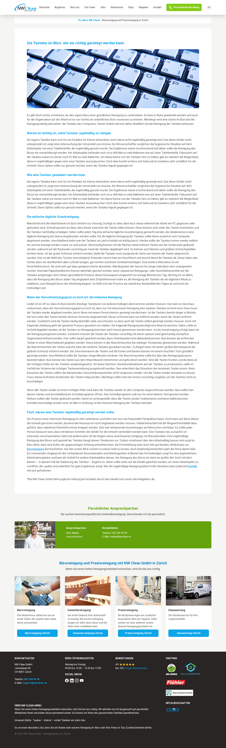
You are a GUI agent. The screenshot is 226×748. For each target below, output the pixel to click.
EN (209, 7)
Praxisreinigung (130, 20)
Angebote (60, 7)
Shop (131, 7)
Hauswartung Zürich (188, 633)
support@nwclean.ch (35, 682)
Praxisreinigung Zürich (138, 633)
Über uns (74, 7)
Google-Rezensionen (135, 668)
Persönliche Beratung (186, 7)
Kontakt (157, 7)
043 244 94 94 (119, 532)
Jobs (103, 7)
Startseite (44, 7)
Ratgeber (143, 7)
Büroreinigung (109, 20)
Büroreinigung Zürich (37, 633)
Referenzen (117, 7)
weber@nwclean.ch (120, 536)
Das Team (89, 7)
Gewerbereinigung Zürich (88, 633)
